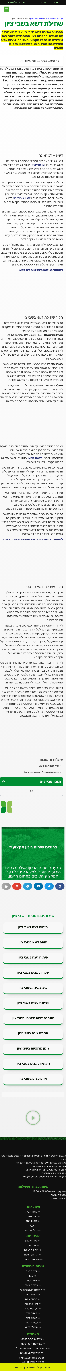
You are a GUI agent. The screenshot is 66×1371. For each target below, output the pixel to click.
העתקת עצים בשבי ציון (33, 1063)
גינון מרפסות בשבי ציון (33, 1048)
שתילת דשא (50, 19)
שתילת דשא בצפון (37, 19)
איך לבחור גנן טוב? (49, 765)
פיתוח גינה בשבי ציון (33, 957)
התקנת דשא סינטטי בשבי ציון (33, 1018)
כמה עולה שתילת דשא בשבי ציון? (41, 772)
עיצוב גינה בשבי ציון (33, 988)
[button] (6, 9)
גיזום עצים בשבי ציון (33, 1079)
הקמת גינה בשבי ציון (33, 1033)
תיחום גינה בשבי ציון (33, 927)
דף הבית (59, 19)
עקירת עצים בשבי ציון (33, 973)
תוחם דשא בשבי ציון (33, 942)
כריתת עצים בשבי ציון (33, 1003)
